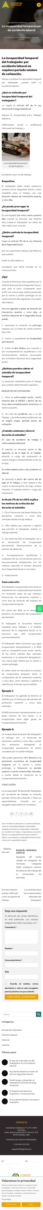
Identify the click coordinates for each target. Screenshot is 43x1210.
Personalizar (6, 1199)
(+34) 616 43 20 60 (21, 1144)
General (6, 1039)
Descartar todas (11, 1204)
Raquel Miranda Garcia (28, 38)
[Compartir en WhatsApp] (12, 814)
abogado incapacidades (26, 826)
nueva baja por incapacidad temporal (22, 837)
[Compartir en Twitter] (21, 814)
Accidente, (7, 174)
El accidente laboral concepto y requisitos (25, 1101)
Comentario (11, 927)
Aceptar (31, 1204)
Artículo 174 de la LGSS (15, 499)
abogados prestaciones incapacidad (15, 829)
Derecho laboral (9, 1034)
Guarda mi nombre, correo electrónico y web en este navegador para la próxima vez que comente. (21, 988)
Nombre (9, 948)
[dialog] (21, 1193)
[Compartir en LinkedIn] (31, 814)
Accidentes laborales (17, 23)
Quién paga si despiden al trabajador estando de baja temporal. (23, 1083)
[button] (39, 5)
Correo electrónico (13, 960)
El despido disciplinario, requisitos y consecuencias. (22, 1092)
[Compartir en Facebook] (16, 814)
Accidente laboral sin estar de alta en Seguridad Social (24, 1072)
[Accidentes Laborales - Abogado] (12, 4)
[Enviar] (38, 1014)
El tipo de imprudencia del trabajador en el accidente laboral (22, 1063)
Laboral (32, 23)
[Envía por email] (26, 814)
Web (7, 972)
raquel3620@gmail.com (21, 1149)
